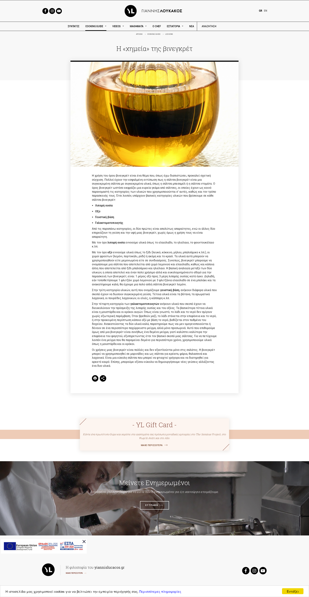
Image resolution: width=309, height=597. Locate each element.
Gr (260, 10)
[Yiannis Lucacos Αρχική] (154, 10)
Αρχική (139, 34)
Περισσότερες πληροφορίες (160, 591)
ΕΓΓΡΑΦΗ (151, 505)
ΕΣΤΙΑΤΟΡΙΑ (173, 26)
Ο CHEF (157, 26)
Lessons (169, 34)
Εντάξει (293, 591)
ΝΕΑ (191, 26)
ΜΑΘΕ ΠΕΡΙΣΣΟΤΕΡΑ (152, 445)
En (265, 10)
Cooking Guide (154, 34)
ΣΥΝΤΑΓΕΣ (73, 26)
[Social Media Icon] (45, 10)
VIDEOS (116, 26)
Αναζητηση (234, 26)
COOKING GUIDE (94, 26)
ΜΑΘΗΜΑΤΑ (136, 26)
